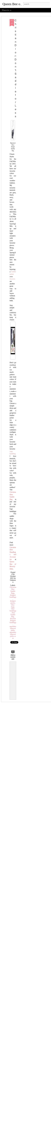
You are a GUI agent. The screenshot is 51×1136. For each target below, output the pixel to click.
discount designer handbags (13, 620)
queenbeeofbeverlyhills (13, 628)
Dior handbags (13, 610)
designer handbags (13, 596)
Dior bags (13, 606)
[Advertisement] (29, 57)
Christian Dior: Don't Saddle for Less (15, 68)
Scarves (12, 279)
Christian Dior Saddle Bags (13, 590)
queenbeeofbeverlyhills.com (13, 635)
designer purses (13, 602)
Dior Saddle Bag (13, 615)
